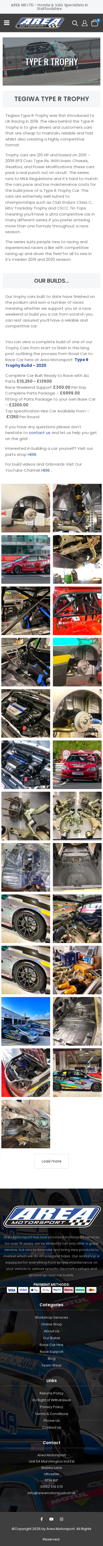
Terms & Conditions (51, 1413)
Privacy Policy (51, 1406)
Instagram (61, 1519)
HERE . (46, 470)
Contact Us (51, 1427)
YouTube (51, 1519)
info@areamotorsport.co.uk (52, 1492)
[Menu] (7, 23)
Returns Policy (51, 1393)
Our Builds (51, 1337)
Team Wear (51, 1365)
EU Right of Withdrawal (51, 1400)
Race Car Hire (51, 1344)
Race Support (51, 1351)
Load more (52, 1161)
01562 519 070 (51, 1486)
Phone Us (52, 1420)
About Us (51, 1331)
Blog (51, 1358)
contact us (40, 432)
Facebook (41, 1519)
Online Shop (51, 1324)
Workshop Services (51, 1317)
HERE (32, 454)
